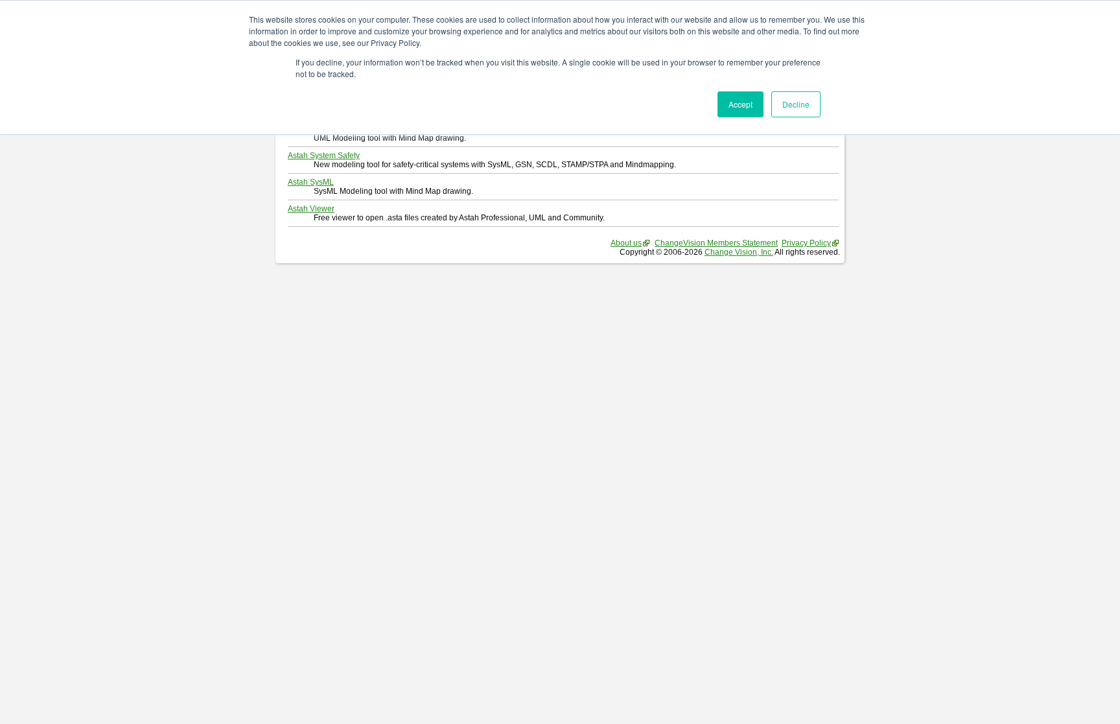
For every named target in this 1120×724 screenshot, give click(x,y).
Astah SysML (311, 182)
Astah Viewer (311, 208)
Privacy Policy (806, 243)
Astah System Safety (324, 155)
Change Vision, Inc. (739, 252)
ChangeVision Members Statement (716, 243)
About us (626, 243)
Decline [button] (796, 104)
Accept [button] (740, 104)
